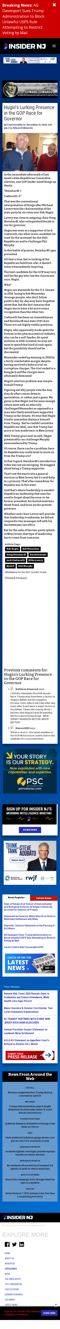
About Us (9, 1258)
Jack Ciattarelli (15, 560)
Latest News (43, 898)
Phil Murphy (25, 566)
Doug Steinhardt (16, 554)
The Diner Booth (13, 1279)
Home (7, 1253)
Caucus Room (12, 1289)
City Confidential (13, 1284)
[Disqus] (30, 623)
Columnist (10, 1299)
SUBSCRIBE (30, 830)
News (7, 1274)
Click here (11, 572)
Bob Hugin (12, 549)
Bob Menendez (30, 549)
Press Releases (12, 986)
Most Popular (16, 897)
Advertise (10, 1263)
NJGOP (10, 566)
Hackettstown (38, 554)
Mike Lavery (35, 560)
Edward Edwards (23, 128)
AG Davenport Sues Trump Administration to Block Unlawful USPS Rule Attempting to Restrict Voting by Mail (23, 18)
